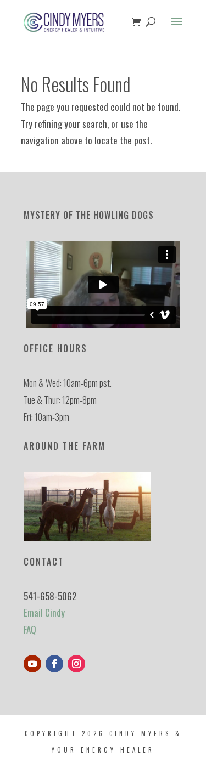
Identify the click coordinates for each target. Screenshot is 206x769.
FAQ (30, 629)
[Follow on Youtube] (32, 663)
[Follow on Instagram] (76, 663)
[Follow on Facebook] (54, 663)
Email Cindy (44, 612)
